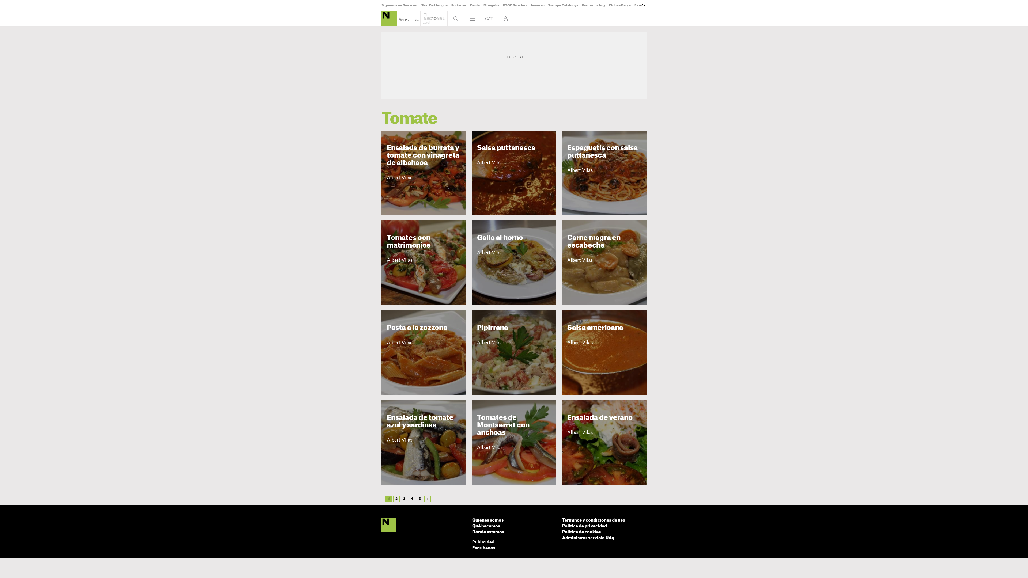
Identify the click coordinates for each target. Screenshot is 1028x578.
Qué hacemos (486, 526)
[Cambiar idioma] (489, 18)
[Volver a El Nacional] (434, 18)
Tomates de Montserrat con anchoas (503, 425)
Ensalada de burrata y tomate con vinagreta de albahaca (423, 155)
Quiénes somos (488, 520)
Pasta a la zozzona (417, 328)
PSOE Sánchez (515, 5)
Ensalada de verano (600, 418)
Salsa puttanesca (506, 148)
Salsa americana (595, 328)
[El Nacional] (388, 525)
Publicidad (483, 542)
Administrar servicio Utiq (588, 538)
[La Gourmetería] (389, 18)
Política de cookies (581, 532)
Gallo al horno (500, 238)
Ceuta (475, 5)
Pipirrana (492, 328)
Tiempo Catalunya (563, 5)
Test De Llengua (434, 5)
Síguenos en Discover (399, 5)
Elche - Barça (620, 5)
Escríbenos (483, 548)
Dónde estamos (488, 532)
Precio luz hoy (593, 5)
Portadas (458, 5)
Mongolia (491, 5)
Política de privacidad (584, 526)
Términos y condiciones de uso (593, 520)
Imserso (538, 5)
